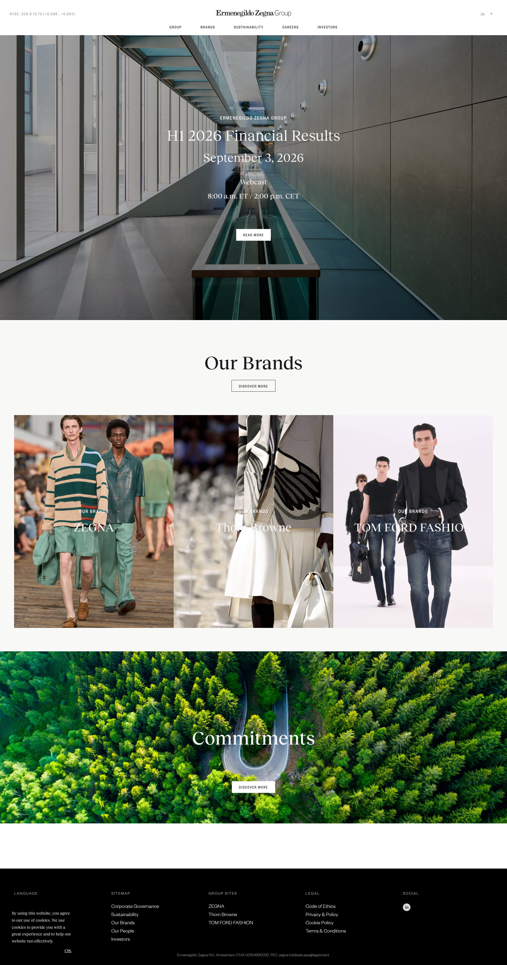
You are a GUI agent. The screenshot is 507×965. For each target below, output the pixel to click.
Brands (207, 27)
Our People (122, 930)
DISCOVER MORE (253, 787)
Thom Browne (222, 914)
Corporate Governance (135, 906)
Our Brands (123, 922)
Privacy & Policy (322, 914)
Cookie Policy (320, 922)
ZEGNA (216, 906)
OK (68, 950)
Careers (290, 27)
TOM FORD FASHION (230, 922)
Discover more (253, 386)
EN (482, 14)
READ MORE (253, 234)
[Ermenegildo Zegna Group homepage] (253, 13)
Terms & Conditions (326, 930)
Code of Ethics (321, 906)
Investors (327, 27)
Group (176, 27)
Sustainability (248, 27)
